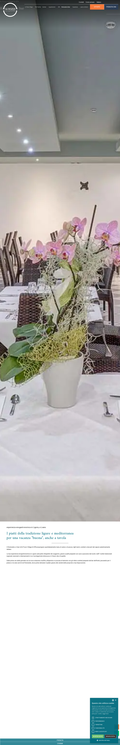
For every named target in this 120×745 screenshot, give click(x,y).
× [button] (115, 700)
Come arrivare (90, 2)
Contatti (81, 2)
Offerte (97, 7)
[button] (104, 740)
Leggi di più (105, 713)
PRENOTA (60, 740)
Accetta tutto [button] (98, 736)
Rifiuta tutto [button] (110, 736)
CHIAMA (60, 743)
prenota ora (111, 7)
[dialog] (104, 720)
